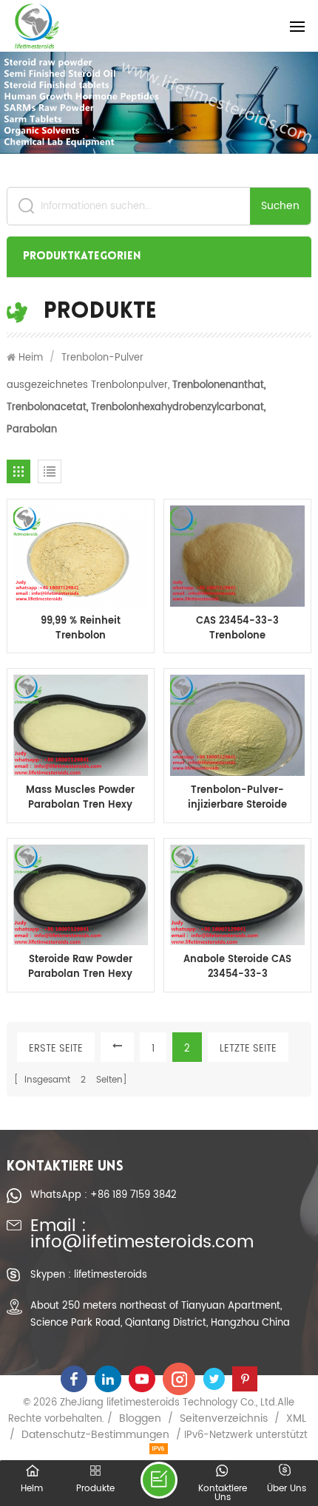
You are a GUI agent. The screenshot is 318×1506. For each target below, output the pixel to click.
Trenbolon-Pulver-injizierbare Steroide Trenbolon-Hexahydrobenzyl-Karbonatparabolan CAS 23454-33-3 (237, 798)
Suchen (280, 205)
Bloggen (140, 1419)
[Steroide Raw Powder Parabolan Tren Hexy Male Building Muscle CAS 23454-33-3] (80, 895)
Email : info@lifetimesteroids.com (142, 1235)
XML (296, 1419)
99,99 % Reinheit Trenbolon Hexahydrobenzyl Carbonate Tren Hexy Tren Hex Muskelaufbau (80, 629)
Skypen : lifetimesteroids (88, 1275)
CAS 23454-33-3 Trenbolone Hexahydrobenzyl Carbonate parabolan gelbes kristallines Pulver (237, 629)
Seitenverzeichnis (224, 1419)
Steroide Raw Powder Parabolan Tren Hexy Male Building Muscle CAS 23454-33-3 (80, 967)
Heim (30, 358)
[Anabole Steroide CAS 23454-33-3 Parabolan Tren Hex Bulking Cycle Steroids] (237, 895)
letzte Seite (248, 1048)
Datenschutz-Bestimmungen (95, 1435)
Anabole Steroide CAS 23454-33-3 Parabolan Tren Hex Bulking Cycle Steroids (238, 967)
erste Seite (56, 1048)
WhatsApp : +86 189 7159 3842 (103, 1195)
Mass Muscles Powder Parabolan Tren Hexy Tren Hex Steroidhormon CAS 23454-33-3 (80, 798)
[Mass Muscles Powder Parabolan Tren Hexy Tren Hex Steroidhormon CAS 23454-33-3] (80, 725)
